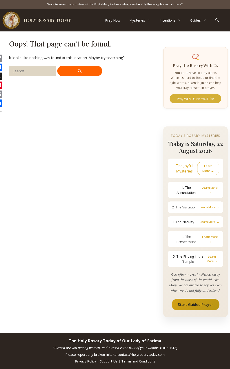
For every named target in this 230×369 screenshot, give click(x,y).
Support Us (108, 361)
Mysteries (137, 20)
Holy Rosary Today (47, 20)
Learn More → (208, 168)
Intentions (167, 20)
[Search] (79, 71)
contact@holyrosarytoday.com (141, 354)
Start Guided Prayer (195, 304)
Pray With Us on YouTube (195, 99)
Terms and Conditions (138, 361)
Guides (195, 20)
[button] (217, 20)
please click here (169, 4)
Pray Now (112, 20)
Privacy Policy (85, 361)
